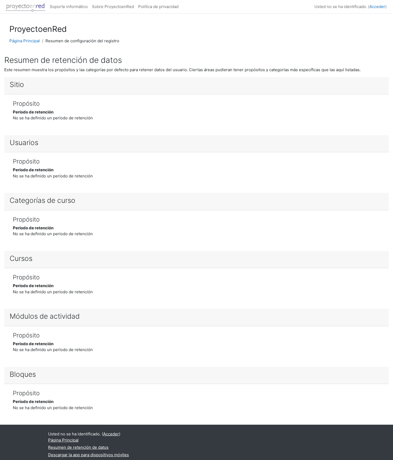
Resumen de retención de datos (78, 447)
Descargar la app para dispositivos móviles (88, 454)
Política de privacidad (158, 6)
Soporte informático (69, 6)
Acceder (377, 6)
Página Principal (24, 40)
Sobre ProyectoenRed (113, 6)
